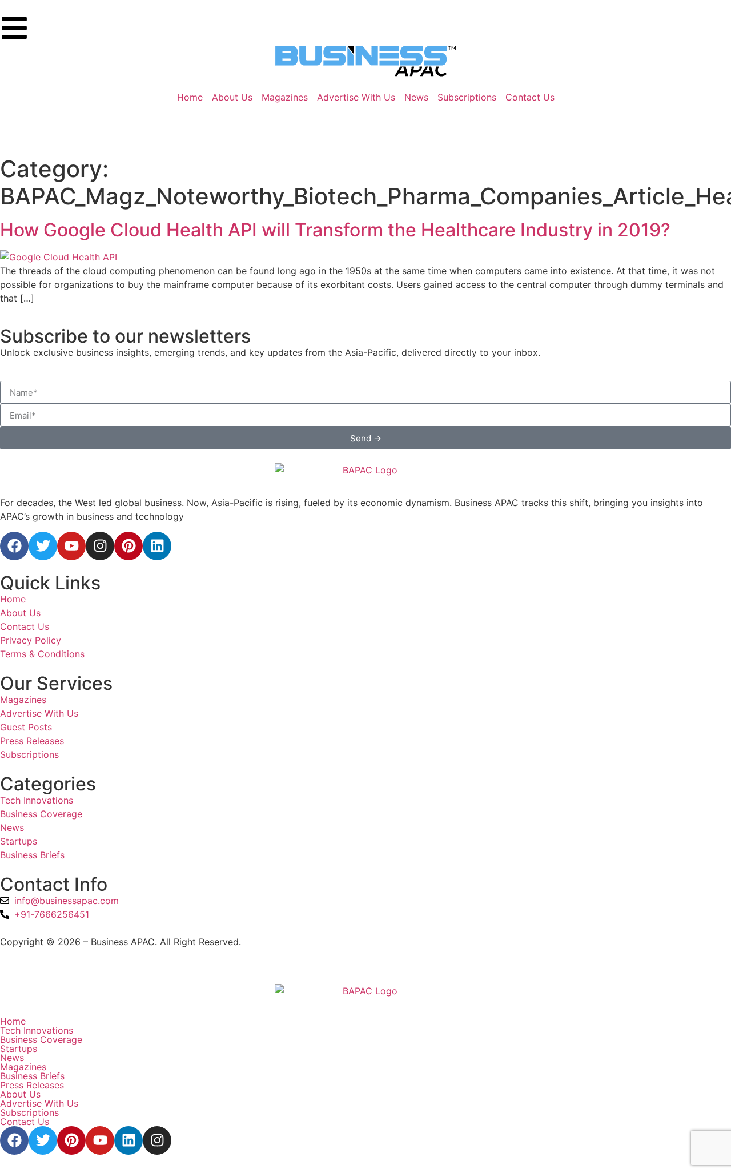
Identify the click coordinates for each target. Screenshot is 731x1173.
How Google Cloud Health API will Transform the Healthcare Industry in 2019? (335, 230)
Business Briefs (32, 1075)
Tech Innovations (36, 1030)
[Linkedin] (157, 546)
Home (13, 1021)
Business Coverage (41, 1039)
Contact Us (24, 1121)
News (12, 1057)
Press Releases (32, 1085)
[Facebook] (14, 546)
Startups (18, 1048)
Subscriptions (29, 1112)
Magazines (23, 1066)
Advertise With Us (39, 1103)
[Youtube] (71, 546)
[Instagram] (100, 546)
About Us (20, 1094)
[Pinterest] (128, 546)
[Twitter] (43, 546)
